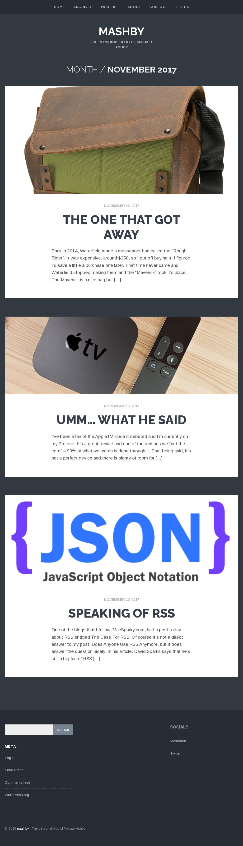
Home (59, 7)
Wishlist (110, 7)
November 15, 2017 (121, 406)
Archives (83, 7)
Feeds (182, 7)
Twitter (175, 753)
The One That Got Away (121, 226)
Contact (158, 7)
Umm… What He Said (121, 420)
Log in (9, 758)
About (134, 7)
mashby (121, 31)
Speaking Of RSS (121, 613)
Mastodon (178, 741)
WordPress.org (17, 795)
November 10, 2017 (121, 599)
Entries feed (14, 770)
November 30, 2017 (121, 206)
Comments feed (17, 782)
